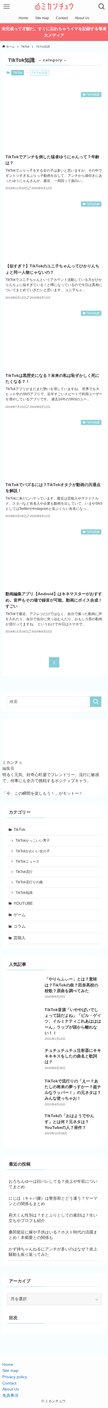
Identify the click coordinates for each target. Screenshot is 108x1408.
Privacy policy (14, 1377)
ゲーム (20, 915)
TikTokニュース (27, 861)
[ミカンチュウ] (54, 6)
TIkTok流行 (24, 872)
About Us (10, 1389)
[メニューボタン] (6, 6)
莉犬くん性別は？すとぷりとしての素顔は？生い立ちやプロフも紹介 (53, 1218)
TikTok (17, 72)
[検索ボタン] (101, 6)
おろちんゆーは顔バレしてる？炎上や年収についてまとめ (53, 1184)
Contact (9, 1383)
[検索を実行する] (95, 701)
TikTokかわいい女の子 (33, 851)
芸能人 (20, 938)
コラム (20, 926)
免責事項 (10, 1395)
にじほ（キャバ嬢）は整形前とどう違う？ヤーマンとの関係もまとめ (53, 1201)
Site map (10, 1370)
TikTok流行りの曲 (29, 882)
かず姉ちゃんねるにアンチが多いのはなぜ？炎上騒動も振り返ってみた (53, 1252)
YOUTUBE (23, 903)
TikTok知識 (24, 893)
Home (7, 1364)
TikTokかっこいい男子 (33, 841)
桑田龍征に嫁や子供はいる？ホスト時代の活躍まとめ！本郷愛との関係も (53, 1235)
